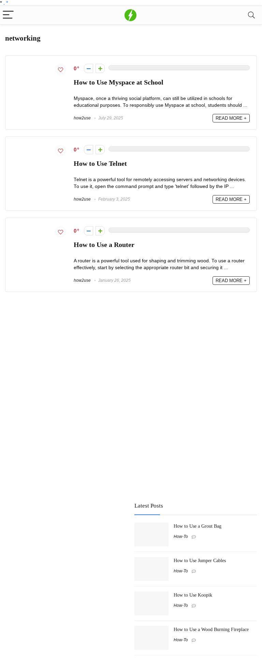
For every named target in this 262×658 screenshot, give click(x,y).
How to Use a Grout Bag (197, 526)
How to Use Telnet (100, 163)
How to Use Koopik (193, 595)
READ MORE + (231, 118)
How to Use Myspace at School (118, 82)
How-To (181, 536)
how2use (82, 118)
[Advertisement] (56, 544)
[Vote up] (100, 68)
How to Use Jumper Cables (200, 560)
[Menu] (8, 15)
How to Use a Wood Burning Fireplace (211, 629)
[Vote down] (88, 68)
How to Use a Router (104, 244)
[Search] (251, 15)
